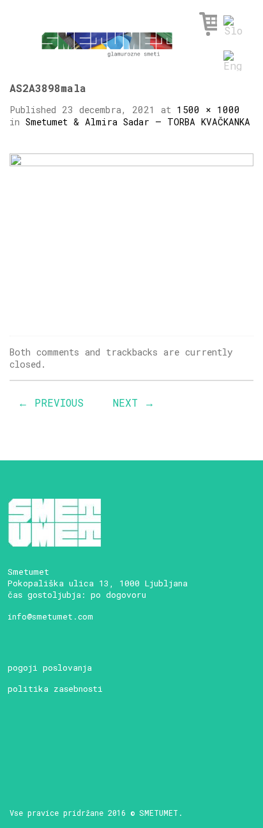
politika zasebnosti (55, 688)
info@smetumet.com (50, 616)
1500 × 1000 (208, 110)
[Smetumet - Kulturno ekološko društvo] (106, 40)
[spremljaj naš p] (108, 744)
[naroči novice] (19, 744)
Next (133, 402)
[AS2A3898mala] (131, 233)
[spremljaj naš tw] (86, 744)
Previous (51, 402)
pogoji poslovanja (50, 667)
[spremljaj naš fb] (41, 744)
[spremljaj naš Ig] (64, 744)
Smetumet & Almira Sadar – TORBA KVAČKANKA (138, 122)
